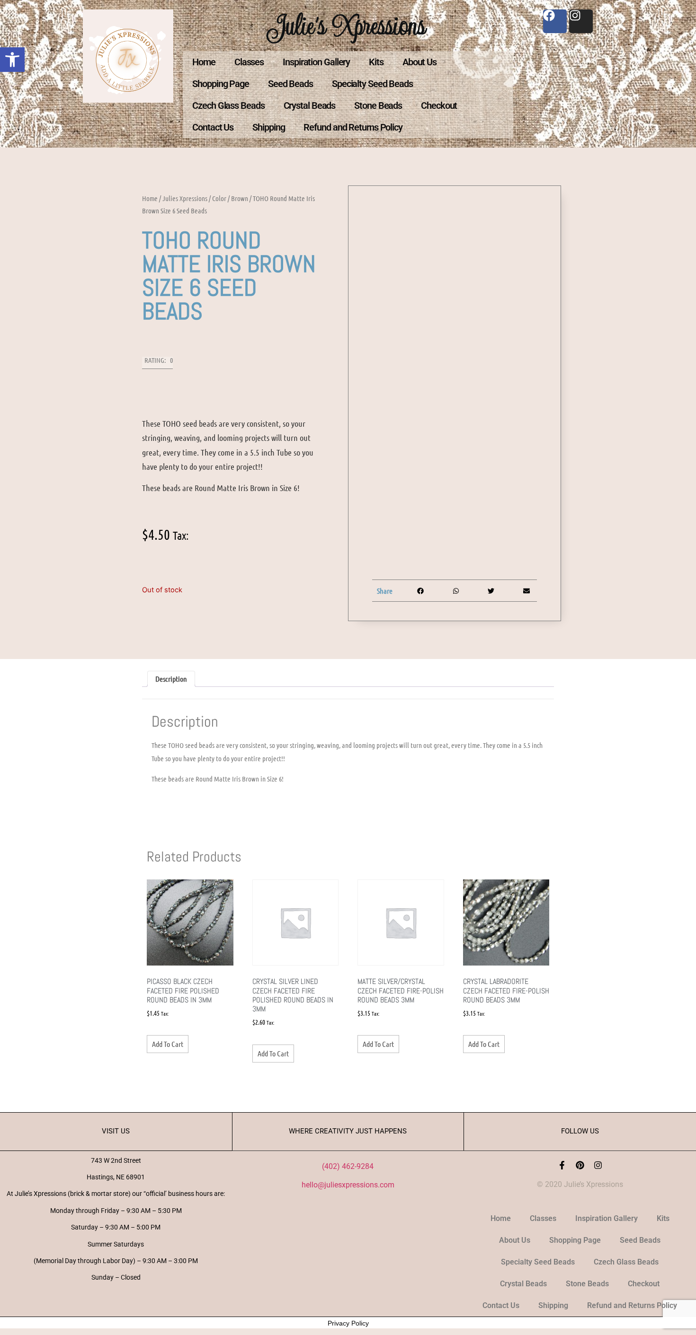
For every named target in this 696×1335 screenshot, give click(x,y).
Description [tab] (171, 678)
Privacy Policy (348, 1323)
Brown (239, 198)
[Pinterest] (580, 1165)
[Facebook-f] (562, 1165)
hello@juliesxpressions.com (348, 1184)
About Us (419, 62)
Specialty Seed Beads (372, 83)
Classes (249, 62)
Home (203, 62)
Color (219, 198)
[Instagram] (598, 1165)
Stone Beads (378, 105)
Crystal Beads (310, 105)
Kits (376, 62)
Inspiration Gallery (316, 62)
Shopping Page (220, 83)
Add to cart (167, 1043)
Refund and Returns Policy (352, 127)
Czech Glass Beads (228, 105)
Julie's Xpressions (348, 25)
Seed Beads (290, 83)
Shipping (268, 127)
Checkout (439, 105)
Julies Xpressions (184, 198)
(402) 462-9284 (348, 1166)
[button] (12, 59)
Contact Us (212, 127)
